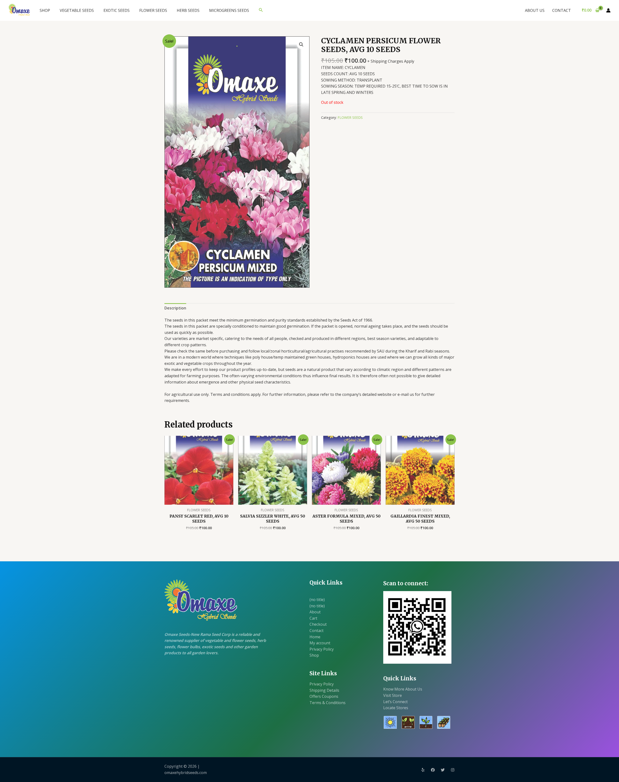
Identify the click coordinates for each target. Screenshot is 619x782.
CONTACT (561, 10)
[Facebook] (433, 770)
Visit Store (392, 695)
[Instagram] (453, 770)
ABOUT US (535, 10)
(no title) (317, 599)
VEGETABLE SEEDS (77, 10)
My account (320, 643)
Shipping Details (324, 690)
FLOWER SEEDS (153, 10)
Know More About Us (402, 689)
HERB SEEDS (188, 10)
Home (315, 636)
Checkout (318, 624)
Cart (313, 618)
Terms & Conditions (328, 702)
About (315, 612)
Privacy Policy (322, 649)
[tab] (175, 308)
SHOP (45, 10)
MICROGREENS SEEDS (229, 10)
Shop (314, 655)
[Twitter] (443, 770)
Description (175, 308)
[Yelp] (423, 770)
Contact (317, 630)
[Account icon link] (608, 10)
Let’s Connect (395, 701)
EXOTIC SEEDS (116, 10)
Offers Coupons (324, 696)
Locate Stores (395, 707)
